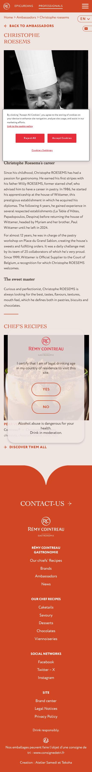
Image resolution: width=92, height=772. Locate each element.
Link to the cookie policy (20, 126)
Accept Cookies (62, 138)
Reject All (30, 138)
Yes (46, 389)
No (46, 407)
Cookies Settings (42, 150)
